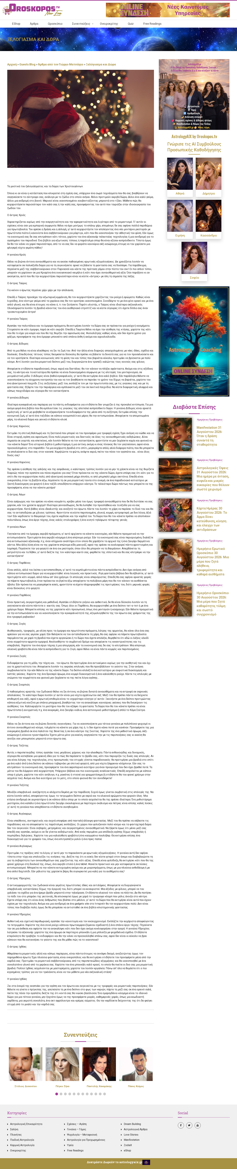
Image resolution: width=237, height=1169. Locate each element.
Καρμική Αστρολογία (22, 1145)
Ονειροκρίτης (18, 1150)
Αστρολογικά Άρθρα (135, 1129)
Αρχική (12, 64)
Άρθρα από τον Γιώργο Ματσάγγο (60, 64)
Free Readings (75, 1150)
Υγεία (70, 1145)
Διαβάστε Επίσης (194, 406)
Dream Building (132, 1124)
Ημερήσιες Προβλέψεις (209, 419)
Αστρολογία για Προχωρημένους (86, 1139)
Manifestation (131, 1139)
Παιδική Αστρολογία (22, 1139)
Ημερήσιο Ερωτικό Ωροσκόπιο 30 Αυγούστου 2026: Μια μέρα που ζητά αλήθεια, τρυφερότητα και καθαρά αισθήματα (213, 561)
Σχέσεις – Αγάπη (77, 1124)
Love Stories (131, 1134)
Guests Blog (27, 64)
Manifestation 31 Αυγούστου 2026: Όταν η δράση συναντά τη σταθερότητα (209, 436)
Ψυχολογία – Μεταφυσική (82, 1134)
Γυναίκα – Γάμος (76, 1129)
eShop (127, 1150)
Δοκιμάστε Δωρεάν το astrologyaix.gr (114, 1162)
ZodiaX (128, 1145)
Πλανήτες (16, 1134)
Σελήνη (14, 1129)
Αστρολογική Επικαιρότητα (26, 1124)
